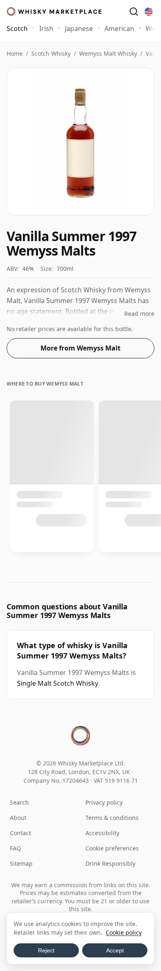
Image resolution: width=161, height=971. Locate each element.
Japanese (79, 28)
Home (15, 53)
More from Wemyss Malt (80, 348)
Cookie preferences (112, 848)
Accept (115, 950)
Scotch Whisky (51, 53)
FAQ (15, 848)
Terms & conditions (112, 818)
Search (19, 802)
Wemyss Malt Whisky (108, 53)
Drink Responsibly (110, 863)
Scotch (17, 28)
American (119, 28)
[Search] (133, 11)
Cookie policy (124, 932)
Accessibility (102, 833)
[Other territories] (148, 11)
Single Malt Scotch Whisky (57, 683)
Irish (46, 28)
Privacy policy (104, 802)
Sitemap (21, 863)
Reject (46, 950)
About (18, 818)
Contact (20, 833)
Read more (139, 313)
